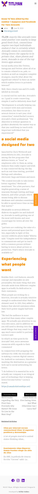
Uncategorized (11, 31)
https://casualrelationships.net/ (16, 386)
